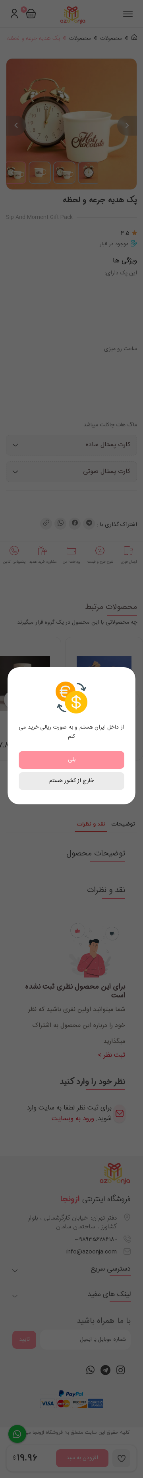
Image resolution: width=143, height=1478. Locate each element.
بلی (71, 760)
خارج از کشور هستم (71, 781)
